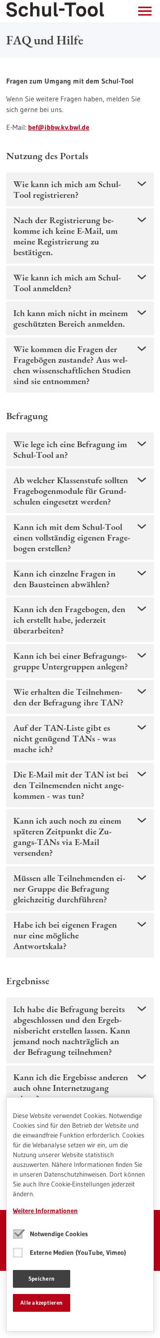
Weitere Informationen (45, 1210)
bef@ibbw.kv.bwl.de (58, 127)
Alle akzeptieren (41, 1302)
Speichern (41, 1278)
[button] (145, 11)
